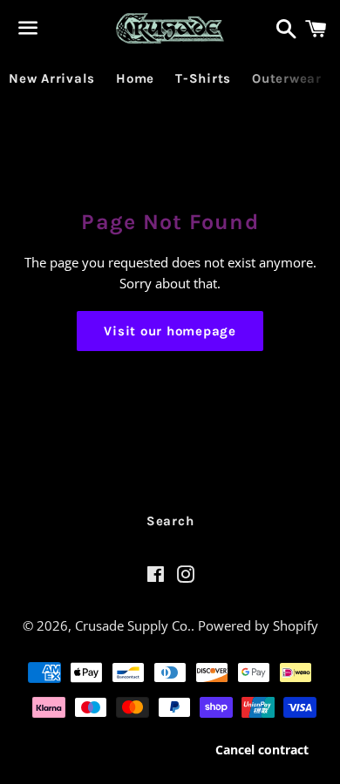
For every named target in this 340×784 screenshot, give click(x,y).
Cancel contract (262, 749)
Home (135, 78)
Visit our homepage (170, 331)
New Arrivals (52, 78)
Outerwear (287, 78)
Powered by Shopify (258, 625)
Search (170, 521)
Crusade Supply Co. (133, 625)
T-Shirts (203, 78)
